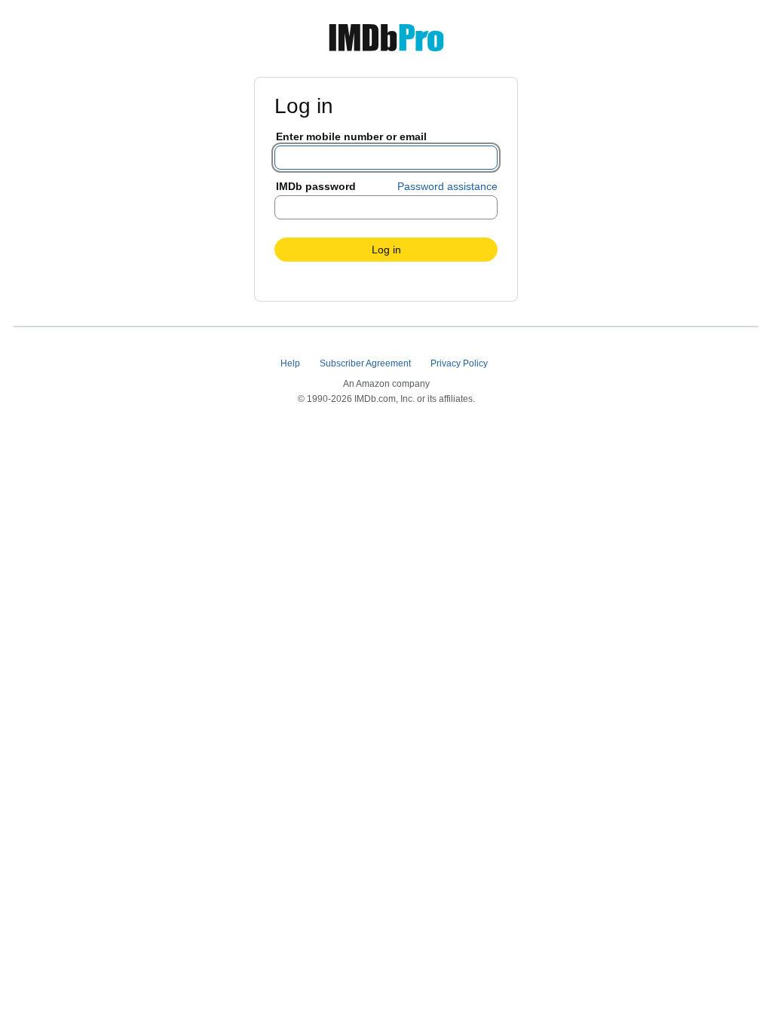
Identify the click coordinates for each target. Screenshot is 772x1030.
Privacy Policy (460, 363)
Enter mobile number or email (351, 136)
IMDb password (316, 186)
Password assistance (447, 186)
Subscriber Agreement (366, 363)
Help (291, 363)
